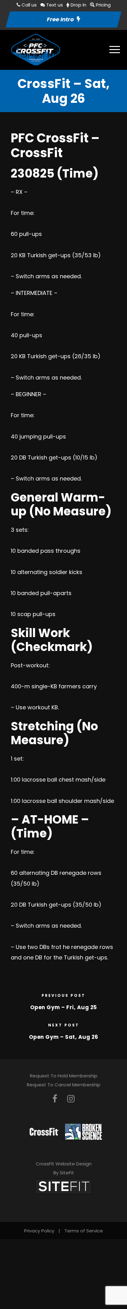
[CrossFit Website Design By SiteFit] (63, 1186)
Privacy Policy (39, 1230)
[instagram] (71, 1099)
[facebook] (54, 1099)
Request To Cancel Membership (63, 1084)
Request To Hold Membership (63, 1075)
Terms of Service (83, 1230)
